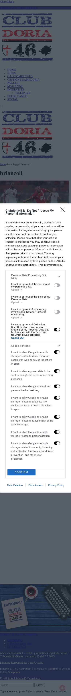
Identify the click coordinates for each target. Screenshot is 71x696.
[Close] (63, 210)
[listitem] (35, 276)
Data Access (35, 485)
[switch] (57, 285)
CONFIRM (21, 472)
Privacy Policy (56, 485)
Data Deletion (15, 485)
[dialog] (35, 348)
